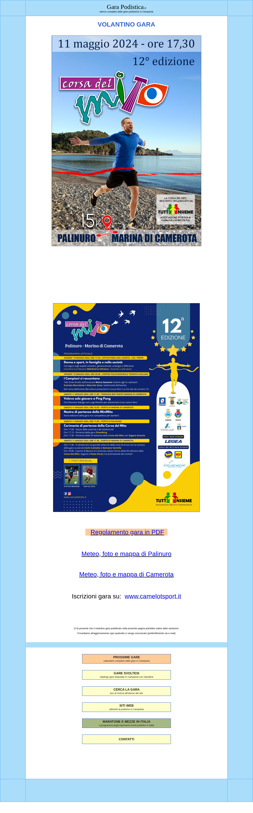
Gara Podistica (125, 6)
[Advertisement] (126, 266)
